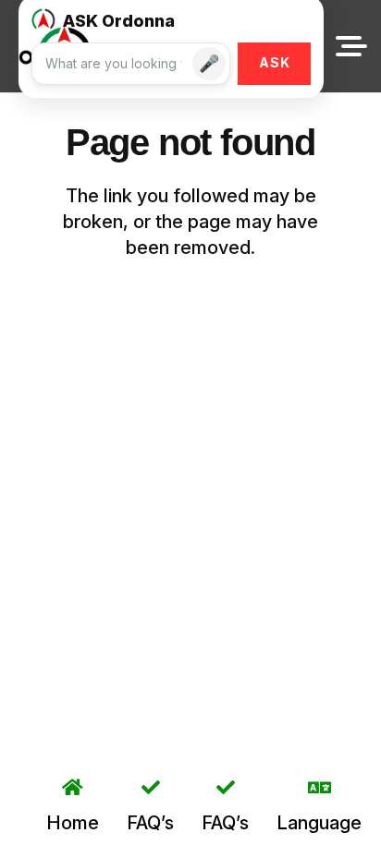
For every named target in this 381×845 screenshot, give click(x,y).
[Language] (319, 788)
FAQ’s (150, 823)
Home (72, 823)
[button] (351, 46)
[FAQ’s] (150, 788)
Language (319, 823)
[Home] (72, 788)
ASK (274, 62)
